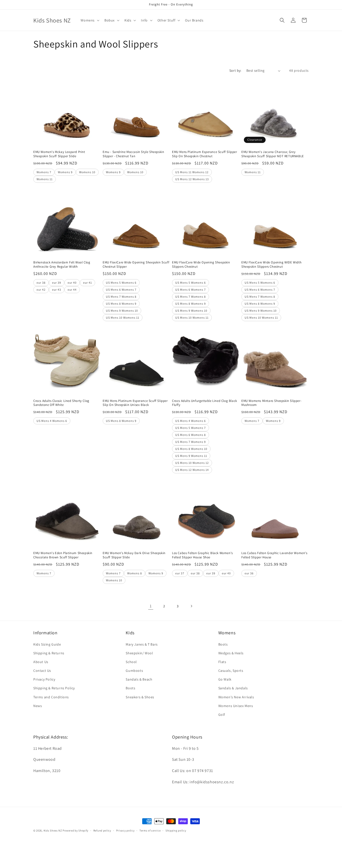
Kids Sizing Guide (47, 644)
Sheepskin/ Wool (139, 653)
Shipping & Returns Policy (54, 688)
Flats (222, 662)
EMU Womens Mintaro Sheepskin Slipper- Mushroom (271, 403)
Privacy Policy (44, 679)
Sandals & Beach (139, 679)
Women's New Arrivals (236, 697)
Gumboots (134, 670)
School (131, 662)
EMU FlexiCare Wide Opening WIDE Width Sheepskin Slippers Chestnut (271, 264)
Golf (221, 714)
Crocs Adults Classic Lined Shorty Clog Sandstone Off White (61, 403)
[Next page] (191, 606)
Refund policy (102, 830)
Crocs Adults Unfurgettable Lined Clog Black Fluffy (204, 403)
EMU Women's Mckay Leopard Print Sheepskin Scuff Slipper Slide (59, 154)
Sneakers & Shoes (140, 697)
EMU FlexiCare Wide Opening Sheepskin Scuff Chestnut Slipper (136, 264)
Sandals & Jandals (233, 688)
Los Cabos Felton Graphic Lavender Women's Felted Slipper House (274, 555)
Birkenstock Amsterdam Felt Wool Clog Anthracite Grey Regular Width (61, 264)
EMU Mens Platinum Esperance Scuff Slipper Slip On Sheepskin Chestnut (204, 154)
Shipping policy (175, 830)
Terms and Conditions (51, 697)
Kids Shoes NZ (53, 830)
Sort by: (235, 70)
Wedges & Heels (231, 653)
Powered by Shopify (75, 830)
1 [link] (151, 606)
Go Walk (225, 679)
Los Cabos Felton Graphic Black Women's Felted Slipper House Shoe (202, 555)
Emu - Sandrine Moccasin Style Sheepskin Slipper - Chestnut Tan (133, 154)
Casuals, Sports (230, 670)
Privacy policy (125, 830)
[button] (89, 20)
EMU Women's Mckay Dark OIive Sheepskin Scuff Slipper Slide (134, 555)
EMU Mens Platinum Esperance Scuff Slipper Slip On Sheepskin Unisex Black (135, 403)
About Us (40, 662)
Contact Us (42, 670)
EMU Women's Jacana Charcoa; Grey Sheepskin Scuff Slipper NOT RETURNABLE (272, 154)
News (37, 706)
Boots (130, 688)
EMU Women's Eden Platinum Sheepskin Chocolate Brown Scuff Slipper (62, 555)
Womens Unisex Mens (235, 706)
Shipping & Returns (48, 653)
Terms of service (149, 830)
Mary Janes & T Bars (141, 644)
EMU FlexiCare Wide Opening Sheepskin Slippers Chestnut (201, 264)
